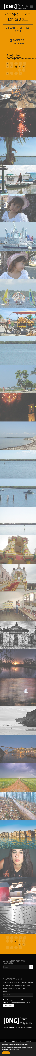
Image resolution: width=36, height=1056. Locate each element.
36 (19, 66)
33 (7, 66)
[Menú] (30, 6)
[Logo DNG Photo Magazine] (15, 6)
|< (7, 63)
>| (20, 73)
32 (24, 63)
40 (7, 73)
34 (11, 66)
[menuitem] (26, 6)
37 (23, 66)
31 (20, 63)
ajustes (16, 1049)
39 (23, 70)
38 (19, 70)
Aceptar (6, 1053)
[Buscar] (26, 6)
